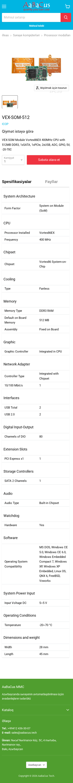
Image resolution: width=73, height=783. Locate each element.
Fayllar (51, 181)
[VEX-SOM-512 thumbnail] (10, 102)
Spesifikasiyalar (17, 181)
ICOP (5, 124)
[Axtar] (66, 17)
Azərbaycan (34, 764)
